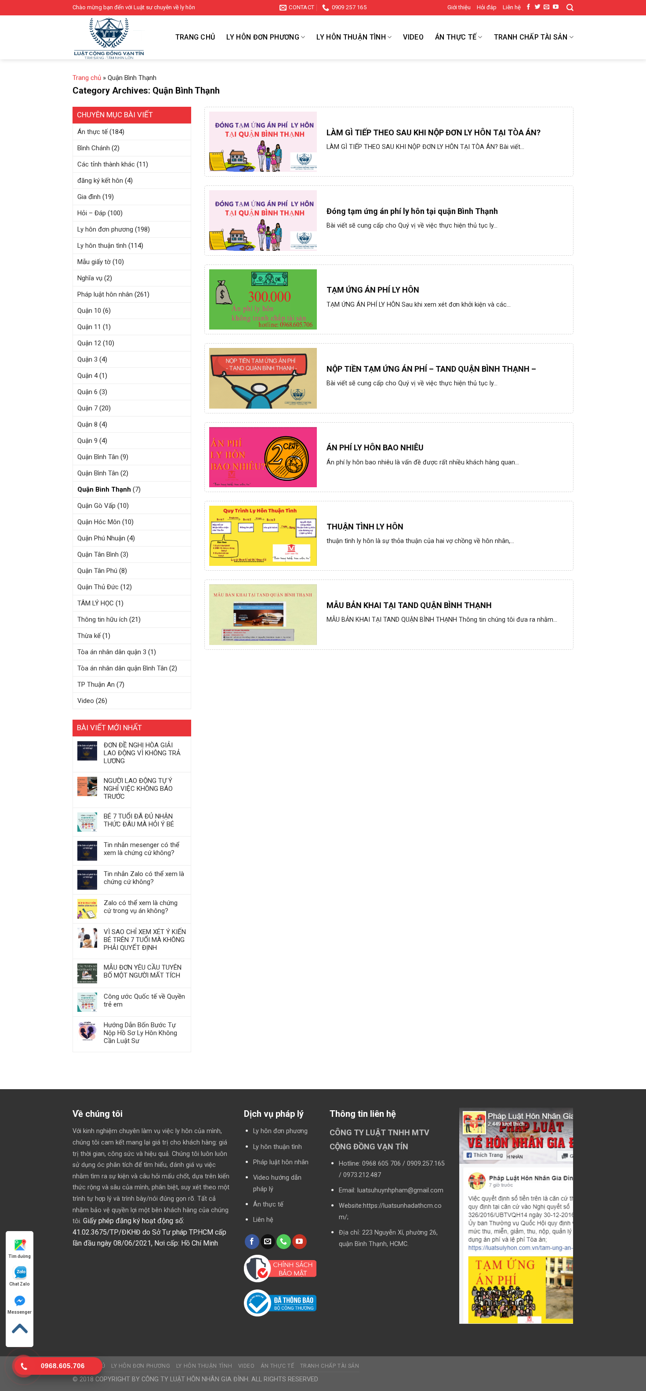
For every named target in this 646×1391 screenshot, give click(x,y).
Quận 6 (87, 392)
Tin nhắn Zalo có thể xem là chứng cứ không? (144, 878)
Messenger (19, 1312)
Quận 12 (89, 343)
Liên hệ (512, 7)
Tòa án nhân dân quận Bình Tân (122, 668)
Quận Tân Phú (97, 571)
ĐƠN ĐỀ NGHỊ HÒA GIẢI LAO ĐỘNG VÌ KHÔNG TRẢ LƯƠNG (142, 753)
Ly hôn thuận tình (350, 37)
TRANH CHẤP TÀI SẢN (531, 37)
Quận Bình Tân (98, 457)
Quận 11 (89, 327)
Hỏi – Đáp (91, 213)
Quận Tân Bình (98, 554)
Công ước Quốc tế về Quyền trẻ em (144, 1000)
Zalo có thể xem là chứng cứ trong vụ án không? (141, 907)
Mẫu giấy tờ (94, 262)
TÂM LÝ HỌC (95, 603)
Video (413, 37)
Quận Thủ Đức (98, 587)
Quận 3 (87, 359)
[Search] (569, 7)
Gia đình (89, 197)
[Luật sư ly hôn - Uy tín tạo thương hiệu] (116, 39)
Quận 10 (89, 311)
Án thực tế (455, 37)
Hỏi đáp (487, 7)
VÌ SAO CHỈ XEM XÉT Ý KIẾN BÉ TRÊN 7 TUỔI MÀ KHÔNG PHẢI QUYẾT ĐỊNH (145, 940)
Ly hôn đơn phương (262, 37)
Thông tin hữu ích (102, 619)
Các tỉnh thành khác (106, 164)
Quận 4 (87, 376)
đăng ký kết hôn (100, 181)
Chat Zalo (19, 1284)
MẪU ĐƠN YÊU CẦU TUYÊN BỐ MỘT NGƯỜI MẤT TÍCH (142, 971)
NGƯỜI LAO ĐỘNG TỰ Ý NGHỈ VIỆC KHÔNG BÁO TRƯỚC (138, 789)
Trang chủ (195, 37)
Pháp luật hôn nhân (105, 294)
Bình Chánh (93, 148)
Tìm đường (19, 1256)
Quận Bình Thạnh (104, 489)
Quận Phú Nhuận (101, 538)
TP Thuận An (96, 684)
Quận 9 (87, 441)
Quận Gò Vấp (96, 506)
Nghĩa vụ (89, 278)
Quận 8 (87, 424)
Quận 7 (87, 408)
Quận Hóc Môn (98, 522)
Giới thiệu (459, 7)
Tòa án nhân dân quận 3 (111, 652)
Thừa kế (89, 636)
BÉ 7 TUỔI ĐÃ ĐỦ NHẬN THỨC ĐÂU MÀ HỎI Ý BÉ (139, 820)
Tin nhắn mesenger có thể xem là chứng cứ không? (141, 849)
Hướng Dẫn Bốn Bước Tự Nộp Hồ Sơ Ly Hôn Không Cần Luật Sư (140, 1033)
